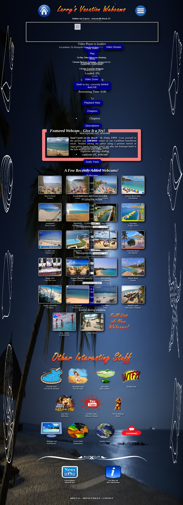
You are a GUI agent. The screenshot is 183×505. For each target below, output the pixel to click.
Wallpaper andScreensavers (52, 442)
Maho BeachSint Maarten (105, 279)
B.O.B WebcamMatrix (118, 415)
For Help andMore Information (113, 481)
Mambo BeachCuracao (133, 279)
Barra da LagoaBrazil (105, 252)
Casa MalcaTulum (105, 307)
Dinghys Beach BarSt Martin (50, 307)
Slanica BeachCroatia (78, 197)
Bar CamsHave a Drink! (105, 388)
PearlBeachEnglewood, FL (77, 224)
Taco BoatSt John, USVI (105, 224)
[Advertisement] (9, 49)
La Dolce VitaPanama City (50, 252)
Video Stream (113, 47)
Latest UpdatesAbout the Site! (70, 481)
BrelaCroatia (105, 197)
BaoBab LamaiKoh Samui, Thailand (133, 307)
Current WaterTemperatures (78, 442)
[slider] (92, 75)
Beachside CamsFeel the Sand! (78, 388)
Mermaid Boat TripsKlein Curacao (78, 279)
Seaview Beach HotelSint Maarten (132, 197)
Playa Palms (92, 333)
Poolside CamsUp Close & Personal (51, 388)
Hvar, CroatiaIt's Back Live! (64, 334)
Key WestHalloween (65, 415)
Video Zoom (91, 79)
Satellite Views (105, 441)
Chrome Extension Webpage (91, 69)
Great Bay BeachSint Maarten (133, 252)
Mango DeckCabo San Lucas (50, 279)
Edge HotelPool (78, 252)
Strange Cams (131, 387)
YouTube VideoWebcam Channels (91, 415)
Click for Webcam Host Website (91, 21)
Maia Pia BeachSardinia (50, 197)
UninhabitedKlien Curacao (50, 224)
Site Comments (131, 441)
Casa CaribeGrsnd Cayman (77, 307)
